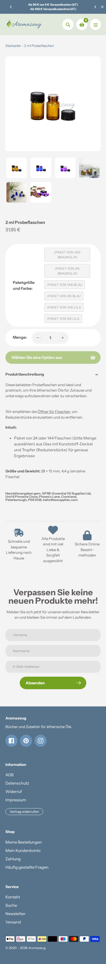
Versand (13, 922)
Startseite (13, 46)
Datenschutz (17, 783)
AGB (9, 774)
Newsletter (15, 913)
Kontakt (12, 896)
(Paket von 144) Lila (64, 307)
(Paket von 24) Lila (63, 319)
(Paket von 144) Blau (64, 285)
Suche (11, 905)
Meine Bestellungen (23, 842)
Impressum (15, 799)
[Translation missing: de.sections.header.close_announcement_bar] (102, 6)
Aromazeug (37, 948)
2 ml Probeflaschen (39, 46)
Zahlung (13, 858)
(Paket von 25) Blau (64, 296)
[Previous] (11, 6)
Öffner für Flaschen (53, 411)
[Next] (94, 6)
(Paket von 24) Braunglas (67, 270)
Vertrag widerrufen (24, 811)
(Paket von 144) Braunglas (67, 254)
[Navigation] (95, 24)
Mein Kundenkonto (22, 850)
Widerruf (13, 791)
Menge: (20, 337)
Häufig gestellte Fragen (27, 867)
